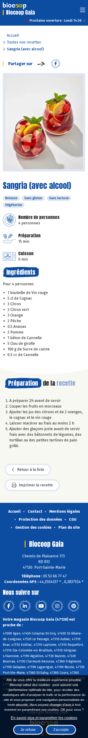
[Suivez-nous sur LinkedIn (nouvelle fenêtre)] (25, 606)
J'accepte (61, 730)
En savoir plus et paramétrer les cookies (44, 718)
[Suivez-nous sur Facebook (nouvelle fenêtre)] (9, 606)
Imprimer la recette (36, 485)
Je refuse (28, 730)
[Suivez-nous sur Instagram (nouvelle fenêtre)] (57, 606)
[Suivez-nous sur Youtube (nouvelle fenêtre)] (41, 606)
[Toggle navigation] (82, 11)
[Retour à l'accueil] (14, 5)
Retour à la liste (30, 469)
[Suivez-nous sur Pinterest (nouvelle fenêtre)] (73, 606)
